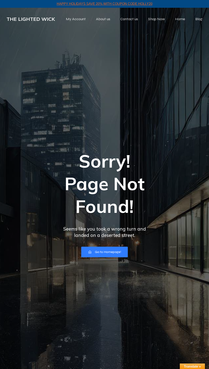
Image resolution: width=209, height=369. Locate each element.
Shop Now (156, 19)
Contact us (129, 19)
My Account (76, 19)
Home (180, 19)
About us (103, 19)
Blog (198, 19)
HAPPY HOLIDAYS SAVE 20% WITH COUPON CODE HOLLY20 (104, 4)
